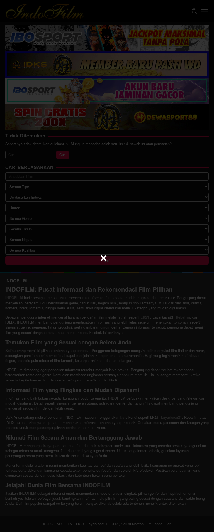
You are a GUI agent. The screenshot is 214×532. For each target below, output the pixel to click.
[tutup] (103, 258)
